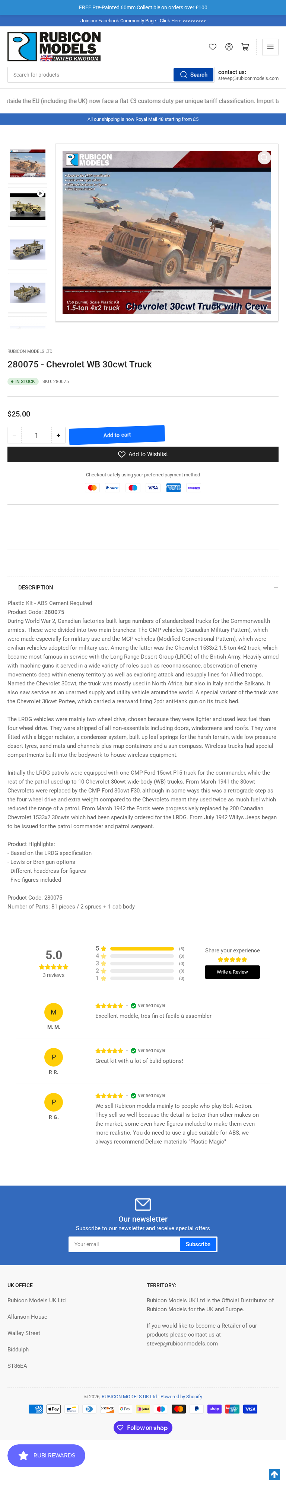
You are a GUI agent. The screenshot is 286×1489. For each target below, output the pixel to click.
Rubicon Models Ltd (30, 351)
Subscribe (198, 1244)
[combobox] (110, 75)
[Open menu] (270, 47)
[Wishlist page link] (212, 47)
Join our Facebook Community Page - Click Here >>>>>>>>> (143, 20)
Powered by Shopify (181, 1396)
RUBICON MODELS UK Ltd (129, 1396)
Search (198, 74)
